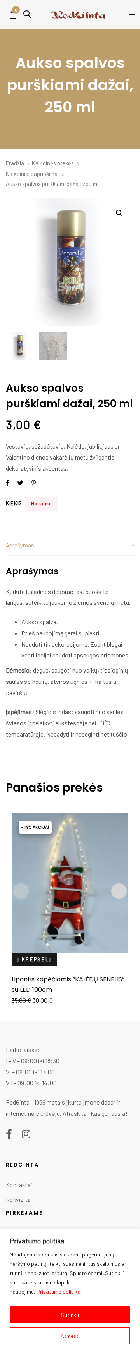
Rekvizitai (19, 1199)
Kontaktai (19, 1184)
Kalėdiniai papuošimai (32, 173)
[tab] (70, 545)
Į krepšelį (34, 959)
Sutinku (70, 1314)
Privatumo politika (58, 1291)
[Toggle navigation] (122, 14)
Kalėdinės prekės (53, 163)
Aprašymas (20, 545)
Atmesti (70, 1335)
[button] (27, 14)
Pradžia (15, 163)
